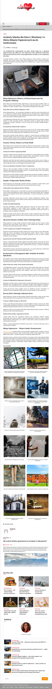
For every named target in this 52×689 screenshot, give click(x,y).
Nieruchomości (29, 687)
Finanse (11, 687)
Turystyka (41, 687)
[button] (37, 23)
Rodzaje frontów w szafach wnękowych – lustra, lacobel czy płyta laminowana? (29, 664)
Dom (8, 687)
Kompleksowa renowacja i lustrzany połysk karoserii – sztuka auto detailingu (30, 650)
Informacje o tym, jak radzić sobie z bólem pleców (10, 612)
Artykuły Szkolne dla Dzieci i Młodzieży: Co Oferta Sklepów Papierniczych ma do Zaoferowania (24, 40)
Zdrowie (47, 687)
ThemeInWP (25, 685)
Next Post (6, 537)
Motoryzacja (22, 687)
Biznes (5, 33)
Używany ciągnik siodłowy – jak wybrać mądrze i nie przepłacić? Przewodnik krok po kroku (27, 657)
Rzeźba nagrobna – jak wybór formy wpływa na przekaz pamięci (25, 591)
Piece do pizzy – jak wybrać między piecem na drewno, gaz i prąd (9, 591)
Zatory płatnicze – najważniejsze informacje (24, 612)
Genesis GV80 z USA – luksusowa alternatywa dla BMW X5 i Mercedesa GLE (29, 642)
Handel (16, 687)
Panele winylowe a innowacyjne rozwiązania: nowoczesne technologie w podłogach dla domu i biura (41, 591)
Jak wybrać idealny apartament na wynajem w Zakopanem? (25, 541)
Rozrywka (36, 687)
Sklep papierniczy (7, 331)
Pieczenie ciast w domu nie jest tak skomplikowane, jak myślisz (41, 612)
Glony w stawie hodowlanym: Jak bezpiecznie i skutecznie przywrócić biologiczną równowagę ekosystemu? (28, 671)
